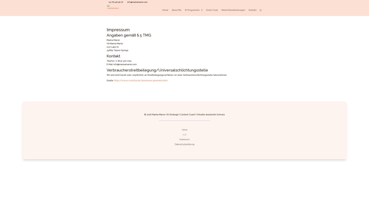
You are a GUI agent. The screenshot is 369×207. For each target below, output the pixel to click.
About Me (176, 10)
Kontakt (253, 10)
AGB (184, 135)
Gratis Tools (212, 10)
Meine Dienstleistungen (233, 10)
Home (165, 10)
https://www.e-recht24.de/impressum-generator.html (140, 80)
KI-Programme (192, 10)
